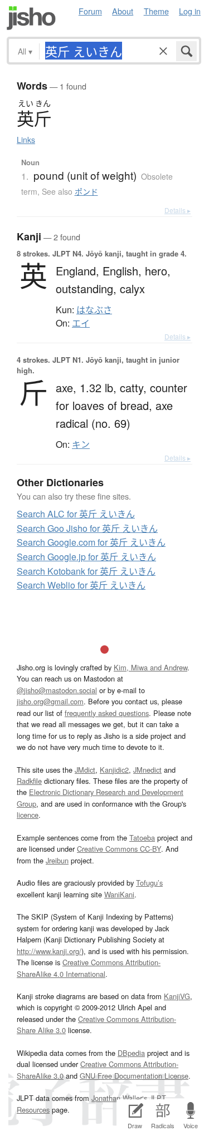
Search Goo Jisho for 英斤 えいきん (87, 528)
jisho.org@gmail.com (50, 701)
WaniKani (119, 894)
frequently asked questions (107, 713)
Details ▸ (177, 210)
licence (27, 814)
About (122, 11)
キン (81, 444)
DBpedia (131, 1053)
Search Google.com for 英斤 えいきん (91, 542)
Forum (90, 11)
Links (26, 139)
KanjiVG (177, 996)
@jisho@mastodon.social (57, 690)
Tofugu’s (149, 882)
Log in (190, 11)
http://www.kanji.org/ (49, 951)
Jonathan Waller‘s (119, 1098)
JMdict (85, 769)
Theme (156, 11)
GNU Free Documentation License (134, 1075)
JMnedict (147, 769)
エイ (81, 323)
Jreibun (57, 860)
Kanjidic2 (114, 769)
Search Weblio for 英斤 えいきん (81, 585)
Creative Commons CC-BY (119, 848)
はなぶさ (94, 310)
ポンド (86, 191)
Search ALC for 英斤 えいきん (76, 513)
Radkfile (29, 781)
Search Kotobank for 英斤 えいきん (86, 571)
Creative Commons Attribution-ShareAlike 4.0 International (89, 968)
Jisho (31, 18)
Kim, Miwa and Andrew (150, 667)
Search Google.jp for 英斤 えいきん (86, 556)
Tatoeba (142, 837)
